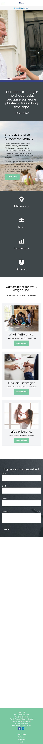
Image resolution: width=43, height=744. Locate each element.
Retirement (21, 737)
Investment (21, 739)
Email (4, 486)
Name (4, 473)
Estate (22, 742)
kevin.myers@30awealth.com (21, 725)
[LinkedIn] (23, 728)
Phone (4, 499)
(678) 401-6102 (24, 715)
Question (5, 511)
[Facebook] (19, 728)
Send (6, 529)
